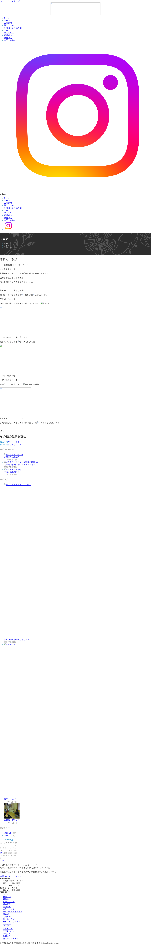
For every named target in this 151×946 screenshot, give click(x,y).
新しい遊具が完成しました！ (16, 640)
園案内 (7, 20)
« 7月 (2, 861)
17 (1, 853)
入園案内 (8, 23)
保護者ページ (10, 35)
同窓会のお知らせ (12, 472)
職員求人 (8, 38)
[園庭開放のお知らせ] (13, 455)
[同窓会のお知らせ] (12, 470)
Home (6, 18)
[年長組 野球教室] (12, 818)
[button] (75, 194)
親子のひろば (10, 25)
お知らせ (8, 833)
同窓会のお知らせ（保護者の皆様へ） (20, 465)
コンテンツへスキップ (10, 1)
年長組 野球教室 (12, 820)
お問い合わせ (10, 40)
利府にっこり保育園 (13, 28)
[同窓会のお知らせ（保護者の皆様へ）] (21, 462)
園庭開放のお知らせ (13, 457)
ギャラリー (9, 33)
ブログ (7, 30)
